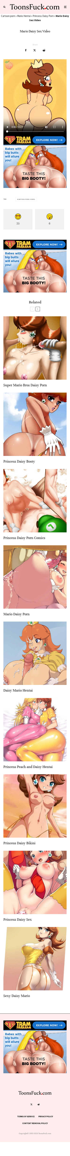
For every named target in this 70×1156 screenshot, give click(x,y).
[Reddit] (38, 1104)
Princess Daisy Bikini (19, 843)
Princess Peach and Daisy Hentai (28, 767)
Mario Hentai (24, 16)
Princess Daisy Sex (17, 919)
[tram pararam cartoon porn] (35, 187)
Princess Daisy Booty (19, 461)
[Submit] (44, 50)
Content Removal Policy (35, 1123)
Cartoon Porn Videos (26, 199)
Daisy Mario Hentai (18, 690)
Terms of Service (26, 1116)
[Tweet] (34, 50)
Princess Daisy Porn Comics (24, 538)
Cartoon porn (8, 16)
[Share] (26, 50)
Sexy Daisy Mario (16, 996)
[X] (31, 1104)
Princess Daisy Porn (43, 16)
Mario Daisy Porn (16, 614)
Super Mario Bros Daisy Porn (25, 385)
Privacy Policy (45, 1116)
